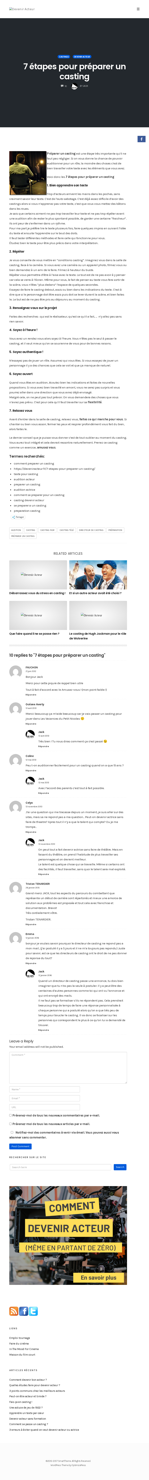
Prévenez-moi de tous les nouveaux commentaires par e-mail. (56, 1115)
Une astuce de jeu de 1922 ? (26, 1407)
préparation (115, 530)
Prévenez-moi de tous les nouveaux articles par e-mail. (51, 1124)
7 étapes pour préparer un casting (74, 71)
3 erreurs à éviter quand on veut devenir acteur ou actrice (44, 1429)
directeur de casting (91, 530)
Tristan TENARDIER (38, 883)
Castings (64, 56)
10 (66, 86)
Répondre (31, 695)
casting (30, 530)
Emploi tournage (19, 1338)
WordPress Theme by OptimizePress (68, 1465)
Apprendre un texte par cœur (26, 1413)
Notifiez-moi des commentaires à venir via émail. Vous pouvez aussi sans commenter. (64, 1135)
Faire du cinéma (19, 1343)
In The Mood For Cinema (24, 1349)
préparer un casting (23, 536)
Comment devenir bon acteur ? (28, 1379)
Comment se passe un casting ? (28, 1424)
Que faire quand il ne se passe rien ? (34, 634)
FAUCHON (32, 667)
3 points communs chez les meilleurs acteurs (37, 1391)
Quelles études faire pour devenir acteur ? (34, 1385)
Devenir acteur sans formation (27, 1418)
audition (16, 530)
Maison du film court (22, 1354)
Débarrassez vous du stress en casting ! (37, 593)
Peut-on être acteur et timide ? (28, 1396)
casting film (47, 530)
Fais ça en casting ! (20, 1402)
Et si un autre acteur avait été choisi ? (95, 593)
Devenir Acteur (82, 56)
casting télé (67, 530)
